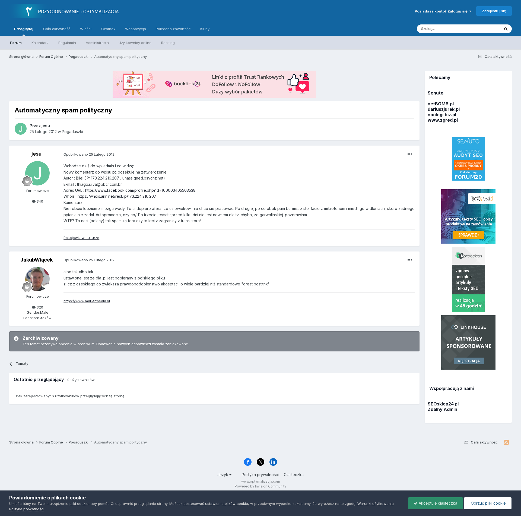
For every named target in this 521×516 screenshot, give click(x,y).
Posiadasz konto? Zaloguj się (442, 11)
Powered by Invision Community (260, 486)
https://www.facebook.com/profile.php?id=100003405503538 (140, 190)
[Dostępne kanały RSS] (506, 442)
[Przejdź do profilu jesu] (21, 129)
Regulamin (67, 42)
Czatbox (108, 29)
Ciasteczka (294, 474)
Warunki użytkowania (375, 503)
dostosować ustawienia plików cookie (215, 503)
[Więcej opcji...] (409, 154)
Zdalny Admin (442, 409)
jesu (36, 154)
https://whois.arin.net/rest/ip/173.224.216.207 (117, 196)
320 (39, 307)
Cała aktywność (56, 29)
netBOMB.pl (441, 103)
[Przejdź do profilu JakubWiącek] (37, 279)
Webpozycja (135, 29)
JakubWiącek (36, 260)
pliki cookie (78, 503)
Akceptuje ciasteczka (437, 503)
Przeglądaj (23, 29)
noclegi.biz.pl (442, 114)
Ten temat (484, 29)
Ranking (168, 42)
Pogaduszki (72, 131)
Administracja (97, 42)
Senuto (435, 93)
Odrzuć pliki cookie (488, 503)
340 (39, 201)
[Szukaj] (506, 28)
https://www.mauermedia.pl (86, 301)
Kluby (204, 29)
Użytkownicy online (135, 42)
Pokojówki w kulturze (81, 237)
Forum (16, 42)
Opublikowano (89, 154)
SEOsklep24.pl (443, 404)
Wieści (85, 29)
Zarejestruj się (494, 11)
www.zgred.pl (443, 120)
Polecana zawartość (173, 29)
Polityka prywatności (260, 474)
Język (223, 474)
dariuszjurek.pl (444, 109)
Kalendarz (40, 42)
